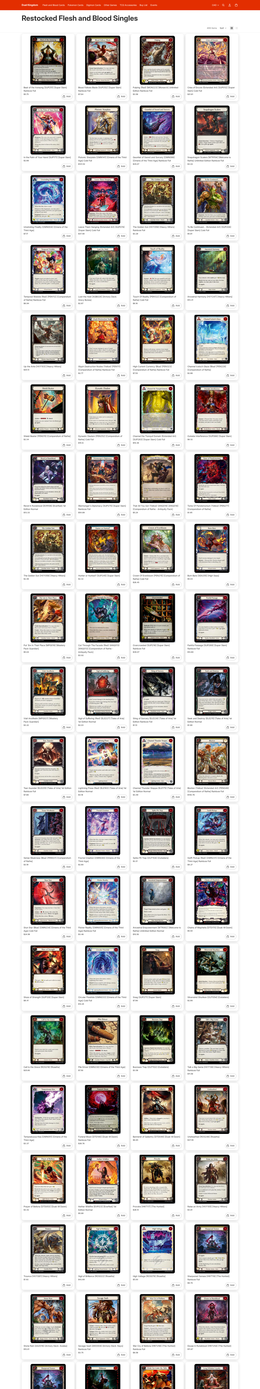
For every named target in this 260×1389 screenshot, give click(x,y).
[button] (223, 28)
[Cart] (236, 5)
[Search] (223, 5)
